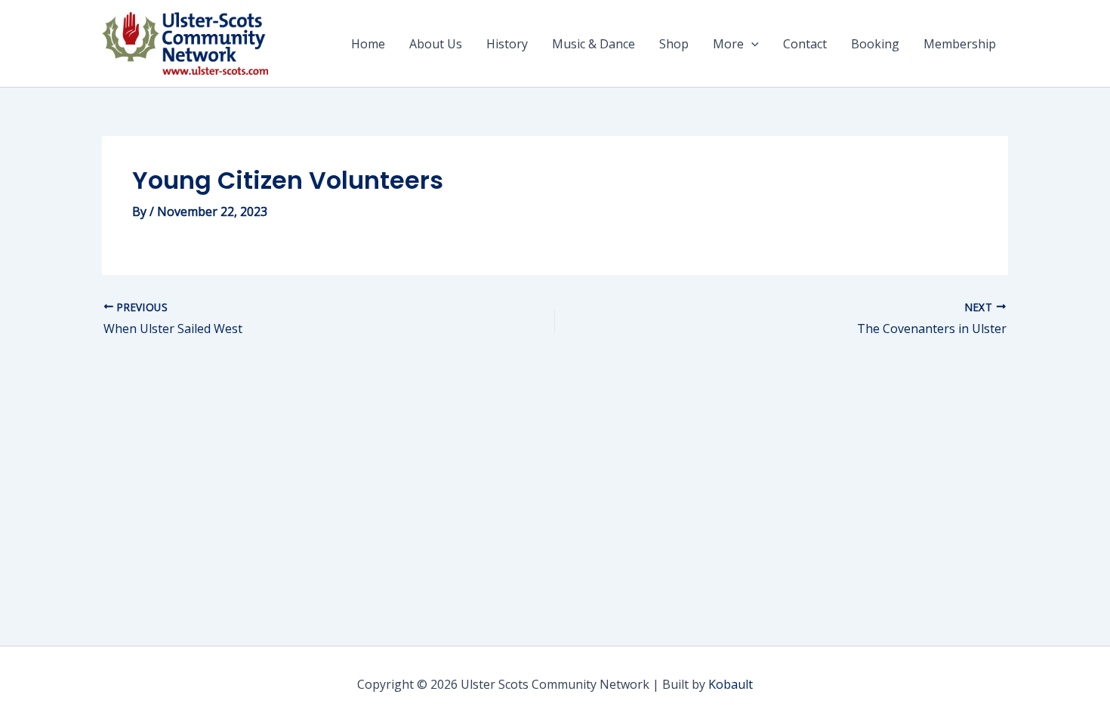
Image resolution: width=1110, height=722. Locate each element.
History (507, 43)
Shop (674, 43)
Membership (959, 43)
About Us (435, 43)
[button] (751, 44)
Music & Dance (593, 43)
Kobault (730, 684)
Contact (805, 43)
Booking (875, 43)
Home (368, 43)
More (728, 43)
